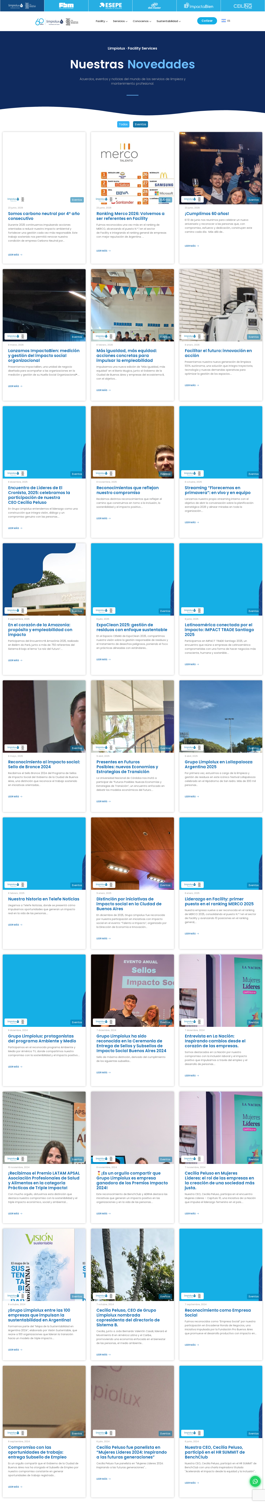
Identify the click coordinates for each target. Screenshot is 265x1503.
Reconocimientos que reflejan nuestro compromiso (127, 490)
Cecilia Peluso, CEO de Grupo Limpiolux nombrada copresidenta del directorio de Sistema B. (128, 1318)
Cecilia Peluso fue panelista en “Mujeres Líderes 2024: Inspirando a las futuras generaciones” (131, 1452)
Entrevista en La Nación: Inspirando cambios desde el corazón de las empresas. (215, 1041)
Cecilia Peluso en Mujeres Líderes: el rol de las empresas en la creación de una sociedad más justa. (220, 1180)
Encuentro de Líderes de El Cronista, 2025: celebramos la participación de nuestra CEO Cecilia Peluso (39, 495)
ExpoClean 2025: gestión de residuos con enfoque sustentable (131, 627)
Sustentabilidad (167, 21)
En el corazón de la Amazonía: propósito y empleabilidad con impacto (40, 629)
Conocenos (141, 21)
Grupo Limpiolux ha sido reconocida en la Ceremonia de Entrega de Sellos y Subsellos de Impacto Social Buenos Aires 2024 (131, 1043)
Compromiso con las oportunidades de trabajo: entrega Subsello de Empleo (37, 1452)
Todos (123, 124)
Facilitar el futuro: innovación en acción (218, 353)
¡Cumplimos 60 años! (208, 213)
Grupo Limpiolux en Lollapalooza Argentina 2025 (219, 764)
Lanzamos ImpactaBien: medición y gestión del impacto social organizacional (44, 355)
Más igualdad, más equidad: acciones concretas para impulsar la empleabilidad (126, 355)
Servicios (119, 21)
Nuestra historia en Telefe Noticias (44, 899)
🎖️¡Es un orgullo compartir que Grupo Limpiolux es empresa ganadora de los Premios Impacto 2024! (132, 1180)
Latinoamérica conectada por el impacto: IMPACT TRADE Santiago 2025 (219, 629)
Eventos (140, 124)
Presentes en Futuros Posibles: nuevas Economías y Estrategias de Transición (127, 767)
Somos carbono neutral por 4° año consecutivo (44, 216)
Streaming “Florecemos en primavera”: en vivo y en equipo (218, 490)
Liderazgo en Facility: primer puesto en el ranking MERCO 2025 (219, 901)
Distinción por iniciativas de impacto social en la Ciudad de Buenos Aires (129, 904)
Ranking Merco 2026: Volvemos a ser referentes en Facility (130, 216)
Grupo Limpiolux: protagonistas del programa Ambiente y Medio (42, 1038)
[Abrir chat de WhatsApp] (255, 1481)
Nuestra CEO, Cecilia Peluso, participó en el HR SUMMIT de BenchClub (215, 1452)
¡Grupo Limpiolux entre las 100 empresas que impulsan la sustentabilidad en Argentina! (39, 1315)
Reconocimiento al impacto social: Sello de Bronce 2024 (44, 764)
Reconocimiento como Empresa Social (218, 1313)
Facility (100, 21)
